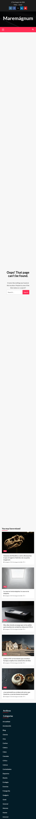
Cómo (5, 752)
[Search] (33, 29)
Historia (5, 808)
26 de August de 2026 (17, 663)
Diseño (5, 778)
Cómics (5, 747)
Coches (5, 743)
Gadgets (6, 795)
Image (20, 4)
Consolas (6, 756)
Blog (5, 551)
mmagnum (7, 562)
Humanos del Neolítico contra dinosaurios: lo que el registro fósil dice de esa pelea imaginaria (17, 558)
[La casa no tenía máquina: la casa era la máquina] (18, 578)
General (5, 804)
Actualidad (6, 721)
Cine (4, 739)
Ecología (5, 782)
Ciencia (5, 734)
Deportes (6, 773)
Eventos (5, 786)
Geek (4, 799)
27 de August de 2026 (17, 562)
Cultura (5, 765)
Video (15, 4)
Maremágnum (18, 18)
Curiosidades (7, 769)
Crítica (5, 760)
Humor (5, 812)
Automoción (7, 726)
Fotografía (6, 791)
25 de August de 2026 (17, 696)
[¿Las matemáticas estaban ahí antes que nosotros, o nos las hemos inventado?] (18, 679)
